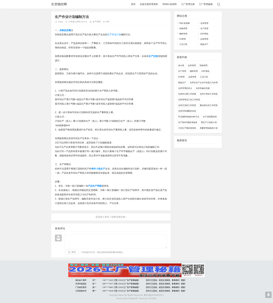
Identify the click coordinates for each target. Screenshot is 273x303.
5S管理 (182, 39)
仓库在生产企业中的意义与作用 (204, 82)
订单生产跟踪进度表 (187, 128)
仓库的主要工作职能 (187, 94)
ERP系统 (204, 34)
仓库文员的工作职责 (187, 105)
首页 (133, 4)
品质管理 (204, 39)
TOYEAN (152, 298)
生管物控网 (59, 4)
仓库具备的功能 (203, 88)
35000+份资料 (169, 4)
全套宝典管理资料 (149, 4)
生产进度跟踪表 (210, 117)
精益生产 (204, 44)
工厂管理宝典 (188, 4)
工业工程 (183, 44)
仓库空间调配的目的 (187, 111)
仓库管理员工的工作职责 (189, 99)
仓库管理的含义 (185, 88)
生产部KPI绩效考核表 (187, 122)
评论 (73, 252)
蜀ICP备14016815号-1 (154, 295)
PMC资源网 (184, 23)
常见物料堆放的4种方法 (188, 117)
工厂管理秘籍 (206, 4)
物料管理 (183, 34)
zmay (60, 21)
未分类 (181, 65)
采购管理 (183, 28)
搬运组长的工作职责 (209, 105)
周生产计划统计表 (209, 122)
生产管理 (97, 21)
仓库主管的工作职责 (209, 94)
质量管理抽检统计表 (209, 128)
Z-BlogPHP (132, 298)
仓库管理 (204, 23)
